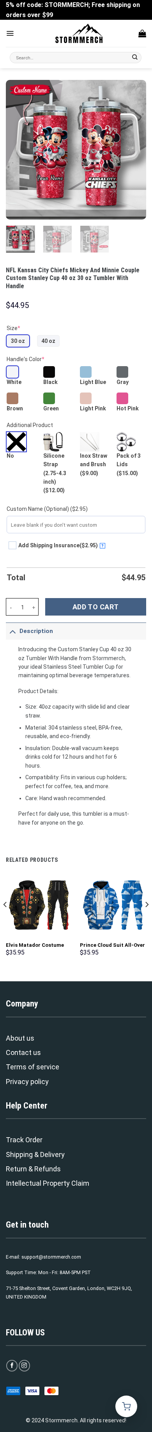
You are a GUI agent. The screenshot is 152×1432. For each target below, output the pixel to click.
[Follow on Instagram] (24, 1365)
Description (36, 631)
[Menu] (10, 33)
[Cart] (142, 33)
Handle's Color (25, 359)
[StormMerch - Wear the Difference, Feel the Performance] (79, 33)
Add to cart (95, 607)
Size (13, 328)
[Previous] (18, 150)
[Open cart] (126, 1406)
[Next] (134, 150)
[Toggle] (12, 631)
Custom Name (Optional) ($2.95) (47, 509)
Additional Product (30, 425)
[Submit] (135, 57)
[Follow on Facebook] (12, 1365)
